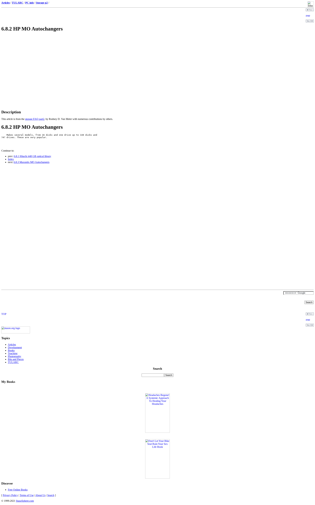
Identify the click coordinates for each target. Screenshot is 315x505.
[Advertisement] (157, 58)
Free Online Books (18, 489)
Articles (12, 344)
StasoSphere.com (25, 500)
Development (15, 347)
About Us (40, 495)
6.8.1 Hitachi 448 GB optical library (32, 156)
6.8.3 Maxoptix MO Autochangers (31, 162)
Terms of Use (27, 495)
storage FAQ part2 (34, 119)
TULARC (13, 362)
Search (50, 495)
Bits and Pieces (16, 359)
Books (11, 350)
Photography (14, 356)
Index (11, 159)
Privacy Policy (10, 495)
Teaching (12, 353)
